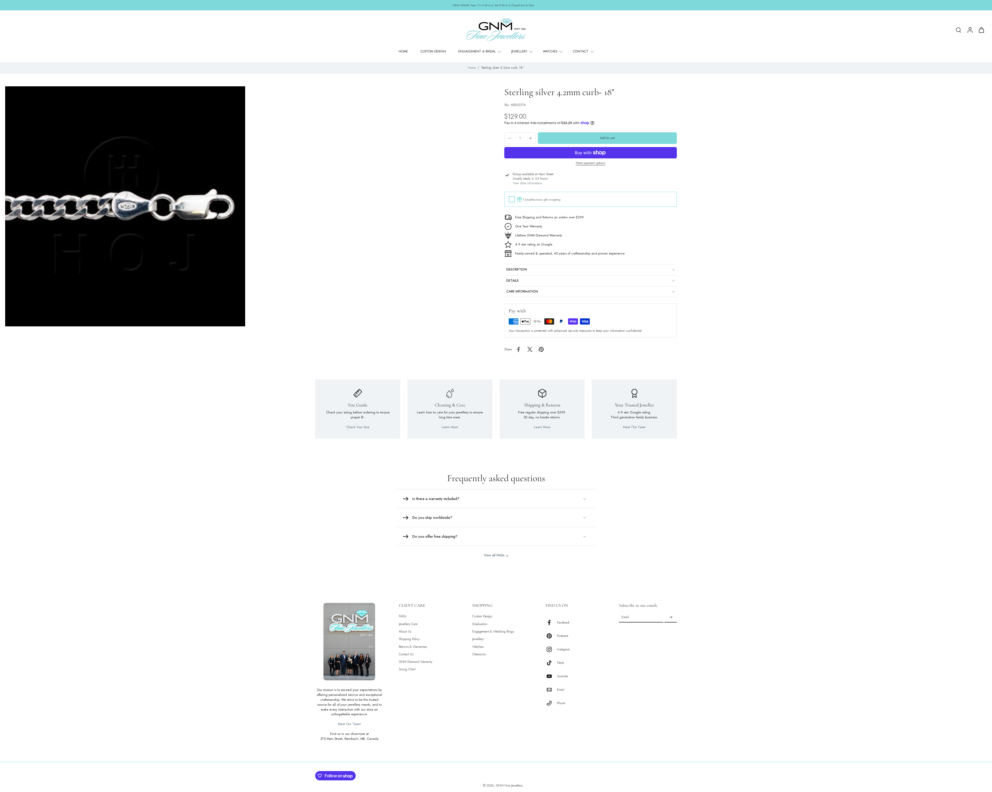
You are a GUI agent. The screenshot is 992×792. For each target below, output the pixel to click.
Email (560, 689)
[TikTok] (551, 662)
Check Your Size (357, 427)
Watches (478, 646)
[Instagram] (551, 649)
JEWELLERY (519, 51)
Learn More (450, 427)
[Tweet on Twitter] (530, 349)
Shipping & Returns (542, 405)
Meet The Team (634, 427)
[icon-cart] (981, 29)
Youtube (562, 676)
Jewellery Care (408, 624)
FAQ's (402, 616)
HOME (403, 51)
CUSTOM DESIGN (433, 51)
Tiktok (560, 662)
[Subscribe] (670, 617)
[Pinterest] (551, 636)
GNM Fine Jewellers (509, 785)
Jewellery (478, 639)
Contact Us (406, 654)
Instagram (563, 649)
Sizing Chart (407, 669)
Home (472, 67)
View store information (527, 183)
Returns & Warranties (413, 646)
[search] (958, 30)
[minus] (510, 138)
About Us (405, 631)
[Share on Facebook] (518, 349)
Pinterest (562, 636)
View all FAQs (494, 555)
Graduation (479, 624)
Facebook (563, 622)
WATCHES (550, 51)
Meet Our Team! (349, 724)
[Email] (551, 689)
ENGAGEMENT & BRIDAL (477, 51)
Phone (561, 703)
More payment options (590, 163)
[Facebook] (551, 622)
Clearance (479, 654)
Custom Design (482, 616)
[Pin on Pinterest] (541, 349)
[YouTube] (551, 676)
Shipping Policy (409, 639)
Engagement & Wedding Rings (493, 631)
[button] (607, 138)
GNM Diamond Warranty (415, 662)
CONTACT (580, 51)
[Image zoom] (125, 206)
